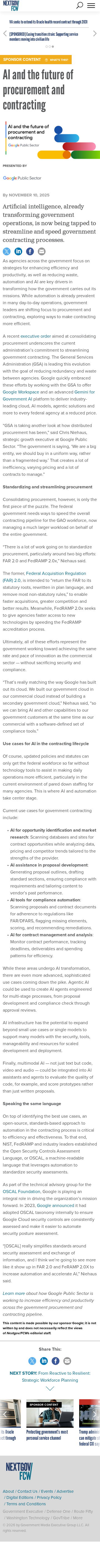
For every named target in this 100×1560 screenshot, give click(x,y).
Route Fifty (83, 1511)
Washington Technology (27, 1518)
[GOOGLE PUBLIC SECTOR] (22, 178)
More (77, 1518)
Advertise (65, 1491)
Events (47, 1491)
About (8, 1491)
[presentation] (5, 1423)
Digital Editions (19, 1497)
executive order (36, 336)
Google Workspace (21, 392)
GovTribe (61, 1518)
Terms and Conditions (26, 1504)
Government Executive (23, 1511)
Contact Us (28, 1491)
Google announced (55, 1205)
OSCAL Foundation (21, 1191)
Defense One (58, 1511)
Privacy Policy (49, 1497)
